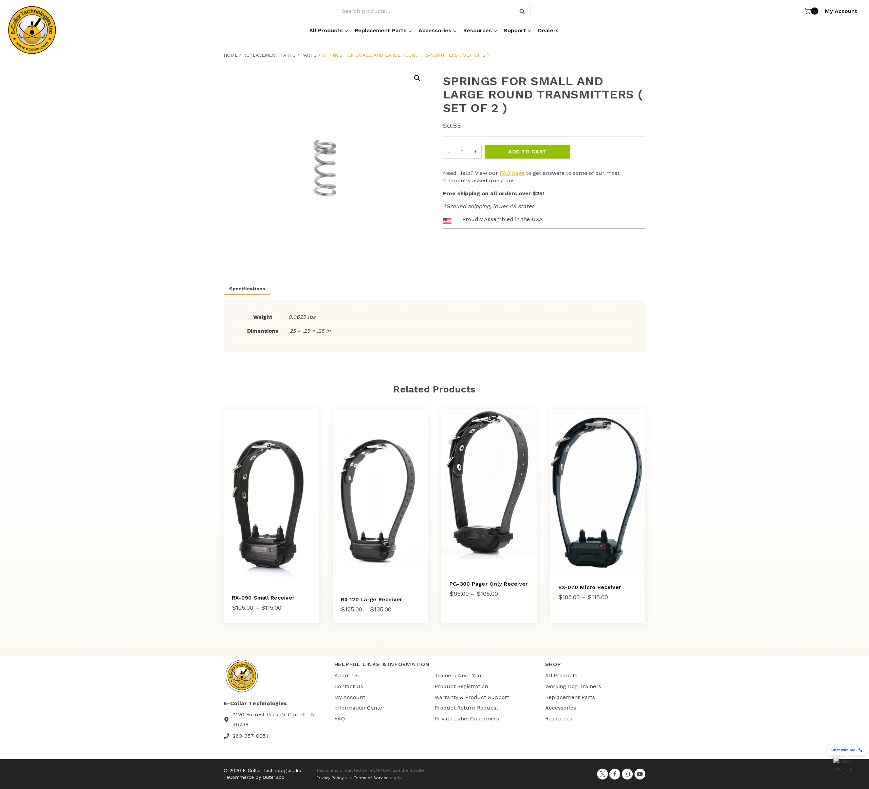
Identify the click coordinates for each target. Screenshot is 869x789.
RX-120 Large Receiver (372, 599)
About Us (346, 675)
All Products (561, 675)
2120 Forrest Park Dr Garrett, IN (274, 714)
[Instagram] (627, 774)
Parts (308, 55)
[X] (602, 774)
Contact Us (348, 686)
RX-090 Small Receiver (263, 597)
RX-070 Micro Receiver (590, 587)
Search (524, 11)
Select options (471, 614)
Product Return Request (466, 707)
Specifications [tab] (247, 288)
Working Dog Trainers (573, 686)
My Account (841, 11)
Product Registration (461, 686)
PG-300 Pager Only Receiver (488, 584)
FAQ (339, 718)
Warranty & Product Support (471, 697)
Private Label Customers (466, 718)
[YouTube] (639, 774)
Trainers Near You (457, 675)
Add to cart (527, 151)
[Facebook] (614, 774)
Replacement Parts (269, 55)
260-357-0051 (250, 736)
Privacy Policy (330, 777)
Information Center (359, 707)
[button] (417, 78)
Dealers (548, 30)
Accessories (560, 707)
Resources (558, 718)
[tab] (278, 288)
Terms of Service (371, 777)
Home (231, 55)
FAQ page (512, 173)
